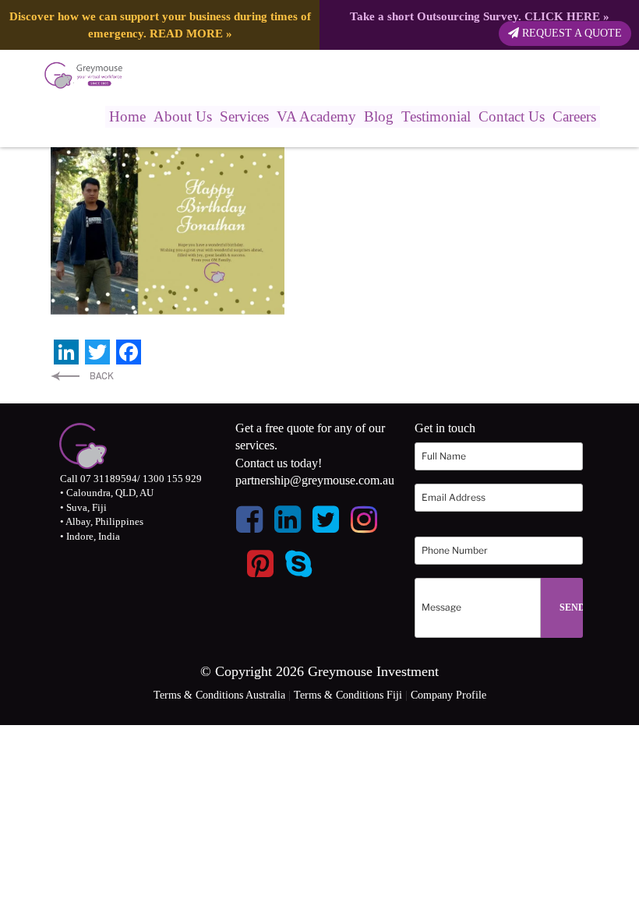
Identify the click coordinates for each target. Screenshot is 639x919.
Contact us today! (278, 463)
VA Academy (316, 116)
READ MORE (186, 33)
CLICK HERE (562, 16)
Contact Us (511, 116)
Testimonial (436, 116)
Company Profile (448, 695)
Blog (379, 116)
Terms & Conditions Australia (219, 695)
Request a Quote (570, 33)
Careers (574, 116)
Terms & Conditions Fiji (348, 695)
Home (127, 116)
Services (244, 116)
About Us (183, 116)
